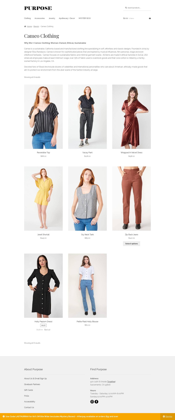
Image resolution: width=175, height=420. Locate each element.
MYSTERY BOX (85, 18)
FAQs (26, 396)
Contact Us (29, 407)
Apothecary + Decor (67, 18)
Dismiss (168, 416)
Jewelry (52, 18)
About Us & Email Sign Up (35, 378)
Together (111, 381)
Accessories (40, 18)
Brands (36, 26)
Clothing (27, 18)
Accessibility (29, 401)
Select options (131, 244)
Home (29, 26)
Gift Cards (28, 390)
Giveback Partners (32, 384)
